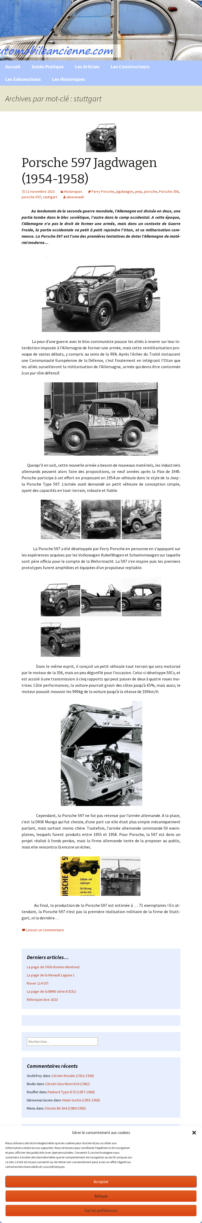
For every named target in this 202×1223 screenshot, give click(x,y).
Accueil (12, 67)
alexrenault (75, 197)
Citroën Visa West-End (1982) (67, 1083)
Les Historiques (68, 79)
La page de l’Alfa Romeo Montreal (53, 967)
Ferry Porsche (103, 191)
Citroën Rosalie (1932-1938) (72, 1075)
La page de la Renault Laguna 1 (51, 975)
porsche (150, 191)
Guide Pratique (48, 67)
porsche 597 (31, 197)
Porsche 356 (169, 191)
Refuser (101, 1196)
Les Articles (87, 67)
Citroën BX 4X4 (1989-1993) (65, 1108)
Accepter (101, 1181)
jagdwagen (124, 191)
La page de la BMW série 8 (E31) (51, 991)
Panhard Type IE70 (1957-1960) (71, 1092)
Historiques (73, 191)
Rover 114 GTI (37, 983)
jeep (138, 191)
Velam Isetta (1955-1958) (81, 1100)
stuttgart (50, 197)
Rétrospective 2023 (42, 999)
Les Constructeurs (130, 67)
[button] (194, 1132)
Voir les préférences (101, 1210)
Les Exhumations (23, 79)
